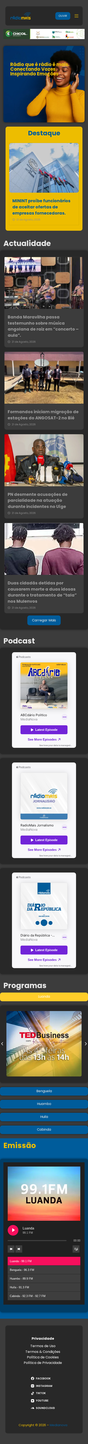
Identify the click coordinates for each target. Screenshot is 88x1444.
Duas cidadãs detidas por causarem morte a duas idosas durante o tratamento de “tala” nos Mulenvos (42, 592)
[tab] (44, 997)
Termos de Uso (43, 1346)
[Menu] (76, 16)
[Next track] (18, 1249)
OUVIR (63, 16)
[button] (2, 1044)
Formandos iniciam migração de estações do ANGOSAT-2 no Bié (43, 415)
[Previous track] (11, 1249)
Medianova (58, 1425)
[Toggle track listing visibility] (76, 1249)
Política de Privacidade (43, 1362)
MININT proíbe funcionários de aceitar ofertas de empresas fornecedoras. (41, 207)
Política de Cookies (43, 1357)
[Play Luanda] (13, 1230)
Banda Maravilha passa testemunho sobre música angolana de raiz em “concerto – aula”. (43, 326)
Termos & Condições (42, 1351)
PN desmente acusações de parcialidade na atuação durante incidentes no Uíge (37, 501)
